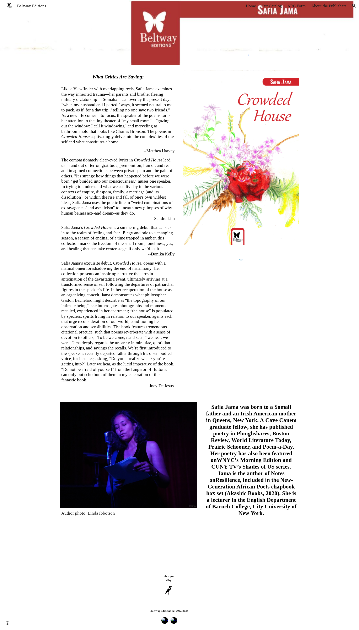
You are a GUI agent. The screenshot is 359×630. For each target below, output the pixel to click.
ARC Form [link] (296, 6)
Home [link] (251, 6)
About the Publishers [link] (329, 6)
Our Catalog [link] (271, 6)
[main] (118, 76)
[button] (354, 6)
